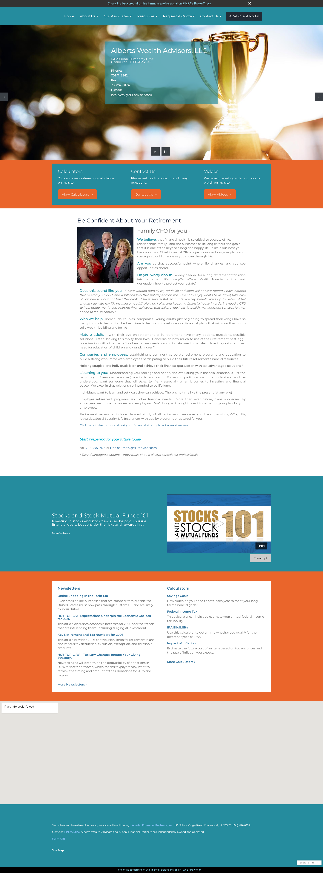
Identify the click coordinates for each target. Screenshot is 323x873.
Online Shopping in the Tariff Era (83, 596)
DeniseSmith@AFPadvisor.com (133, 448)
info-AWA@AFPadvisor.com (131, 95)
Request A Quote (177, 16)
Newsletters (69, 588)
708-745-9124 (96, 448)
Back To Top (307, 862)
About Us (87, 16)
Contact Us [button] (144, 194)
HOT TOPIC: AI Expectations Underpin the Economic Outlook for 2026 (104, 617)
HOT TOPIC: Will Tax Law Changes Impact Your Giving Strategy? (99, 656)
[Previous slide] (4, 97)
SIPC (76, 832)
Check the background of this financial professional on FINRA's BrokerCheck (159, 3)
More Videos (61, 533)
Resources (146, 16)
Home (69, 16)
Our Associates (116, 16)
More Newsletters (72, 684)
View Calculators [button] (75, 194)
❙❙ (165, 151)
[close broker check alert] (249, 3)
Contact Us (209, 16)
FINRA (68, 832)
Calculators (178, 588)
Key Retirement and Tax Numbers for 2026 (90, 635)
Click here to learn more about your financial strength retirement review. (134, 425)
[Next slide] (319, 97)
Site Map (58, 850)
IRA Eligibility (177, 627)
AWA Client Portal (244, 16)
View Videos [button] (218, 194)
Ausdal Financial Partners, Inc (152, 825)
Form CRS (58, 838)
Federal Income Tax (182, 611)
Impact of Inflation (181, 643)
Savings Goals (177, 596)
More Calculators (181, 662)
